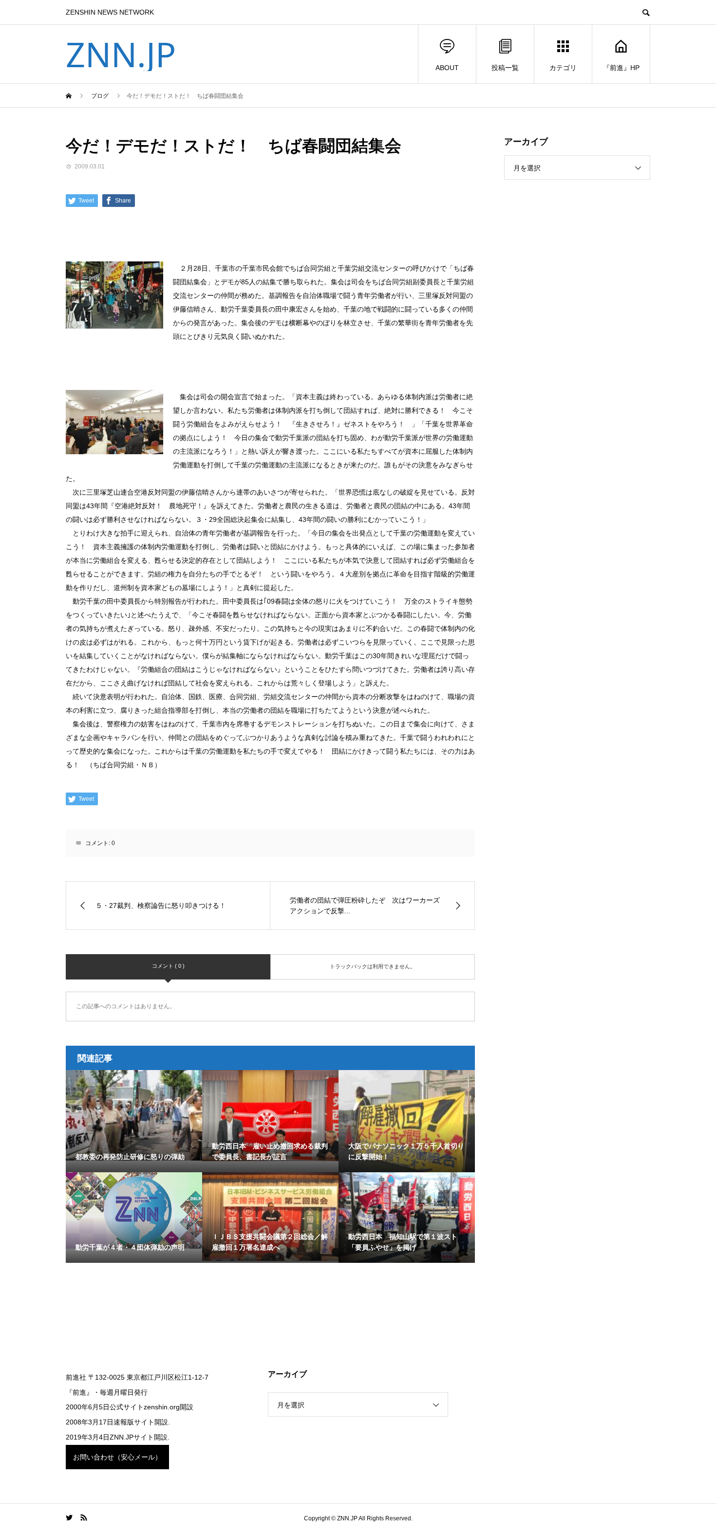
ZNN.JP (121, 54)
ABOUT (447, 68)
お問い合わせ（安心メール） (117, 1457)
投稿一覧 (505, 68)
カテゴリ (563, 68)
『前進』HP (621, 68)
